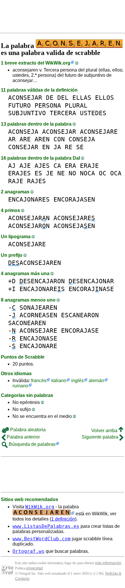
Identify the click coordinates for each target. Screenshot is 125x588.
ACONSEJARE (99, 131)
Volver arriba (105, 430)
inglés (77, 380)
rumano (20, 385)
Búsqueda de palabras (32, 444)
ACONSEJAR (25, 97)
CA (57, 165)
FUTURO (19, 105)
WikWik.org (57, 62)
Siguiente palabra (100, 436)
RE (68, 147)
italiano (58, 380)
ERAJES (19, 173)
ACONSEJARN (29, 218)
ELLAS (81, 97)
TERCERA (63, 113)
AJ (12, 165)
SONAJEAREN (38, 307)
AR (12, 139)
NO (72, 173)
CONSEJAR (23, 147)
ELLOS (104, 97)
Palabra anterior (23, 436)
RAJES (36, 181)
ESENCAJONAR (91, 281)
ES (38, 173)
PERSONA (48, 105)
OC (102, 173)
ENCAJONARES (29, 199)
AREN (42, 139)
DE (49, 97)
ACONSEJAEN (74, 225)
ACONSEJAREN (34, 262)
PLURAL (76, 105)
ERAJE (89, 165)
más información (108, 563)
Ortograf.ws (28, 551)
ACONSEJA (23, 131)
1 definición (63, 518)
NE (61, 173)
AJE (25, 165)
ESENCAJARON (42, 281)
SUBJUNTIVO (27, 113)
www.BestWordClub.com (41, 538)
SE (80, 147)
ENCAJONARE (38, 346)
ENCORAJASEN (74, 199)
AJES (42, 165)
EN (46, 147)
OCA (116, 173)
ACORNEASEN (38, 315)
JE (49, 173)
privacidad (34, 568)
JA (57, 147)
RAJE (15, 181)
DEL (63, 97)
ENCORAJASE (80, 330)
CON (59, 139)
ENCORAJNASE (91, 289)
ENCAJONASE (38, 338)
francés (38, 380)
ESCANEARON (80, 315)
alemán (96, 380)
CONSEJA (82, 139)
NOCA (87, 173)
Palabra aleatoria (27, 429)
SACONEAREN (27, 323)
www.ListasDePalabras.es (45, 526)
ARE (25, 139)
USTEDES (93, 113)
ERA (70, 165)
